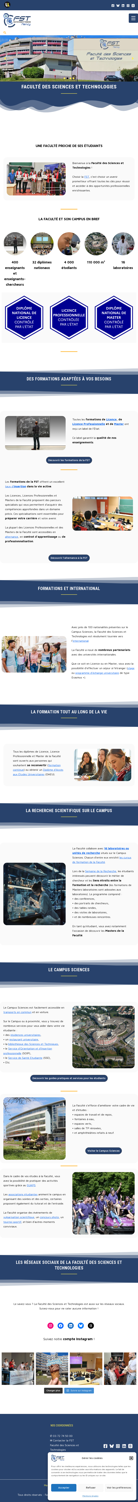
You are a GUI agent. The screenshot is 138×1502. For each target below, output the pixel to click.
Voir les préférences (119, 1487)
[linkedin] (123, 5)
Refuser (91, 1487)
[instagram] (128, 5)
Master (119, 423)
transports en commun (17, 1012)
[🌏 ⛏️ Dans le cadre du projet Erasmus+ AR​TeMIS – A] (120, 1368)
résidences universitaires (25, 1034)
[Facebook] (105, 1446)
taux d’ (15, 486)
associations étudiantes (23, 1194)
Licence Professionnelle (88, 423)
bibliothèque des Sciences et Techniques (33, 1043)
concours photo (49, 1217)
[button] (131, 1458)
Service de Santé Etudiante (25, 1057)
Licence (111, 419)
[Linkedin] (124, 1446)
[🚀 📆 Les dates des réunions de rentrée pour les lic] (86, 1368)
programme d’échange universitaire (97, 672)
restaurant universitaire (23, 1039)
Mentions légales (90, 1496)
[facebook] (112, 5)
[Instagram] (118, 1446)
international (81, 640)
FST (86, 176)
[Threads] (133, 5)
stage (131, 668)
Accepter (63, 1487)
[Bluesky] (117, 5)
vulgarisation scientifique (18, 1217)
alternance (11, 536)
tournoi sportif (12, 1221)
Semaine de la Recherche (100, 871)
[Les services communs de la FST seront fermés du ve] (52, 1368)
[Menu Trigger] (133, 18)
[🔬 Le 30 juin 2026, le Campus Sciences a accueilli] (18, 1368)
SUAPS (31, 1185)
